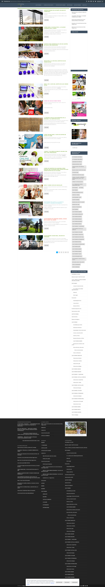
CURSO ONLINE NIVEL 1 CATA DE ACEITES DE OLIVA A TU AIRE (28, 470)
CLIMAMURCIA (20, 436)
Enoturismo (46, 103)
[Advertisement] (80, 50)
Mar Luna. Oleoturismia (52, 63)
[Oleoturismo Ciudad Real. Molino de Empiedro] (31, 242)
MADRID (42, 485)
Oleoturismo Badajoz (77, 219)
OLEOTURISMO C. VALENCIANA (78, 226)
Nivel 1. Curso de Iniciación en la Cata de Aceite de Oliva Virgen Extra (52, 424)
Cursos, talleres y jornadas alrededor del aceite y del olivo (78, 178)
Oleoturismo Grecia (76, 241)
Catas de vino (63, 102)
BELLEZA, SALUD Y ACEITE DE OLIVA (78, 170)
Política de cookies (46, 458)
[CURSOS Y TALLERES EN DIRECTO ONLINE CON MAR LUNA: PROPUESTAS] (31, 158)
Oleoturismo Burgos (76, 223)
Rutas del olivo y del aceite (78, 262)
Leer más (46, 20)
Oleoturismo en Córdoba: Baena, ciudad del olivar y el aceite (55, 219)
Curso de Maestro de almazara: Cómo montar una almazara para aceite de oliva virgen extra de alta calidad (56, 169)
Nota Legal (75, 295)
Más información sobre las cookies (49, 455)
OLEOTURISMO (38, 5)
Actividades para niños (77, 159)
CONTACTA (84, 5)
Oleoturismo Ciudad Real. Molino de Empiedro (26, 490)
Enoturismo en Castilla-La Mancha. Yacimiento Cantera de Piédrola (54, 202)
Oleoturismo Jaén (76, 246)
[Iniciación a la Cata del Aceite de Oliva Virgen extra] (31, 67)
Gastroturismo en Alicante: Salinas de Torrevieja (79, 13)
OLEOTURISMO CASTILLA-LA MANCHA (50, 239)
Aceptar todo (59, 582)
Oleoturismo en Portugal (78, 236)
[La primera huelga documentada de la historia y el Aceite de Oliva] (31, 124)
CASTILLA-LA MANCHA (45, 435)
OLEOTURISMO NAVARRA (76, 412)
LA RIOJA (42, 483)
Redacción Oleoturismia (52, 13)
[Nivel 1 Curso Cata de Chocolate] (31, 192)
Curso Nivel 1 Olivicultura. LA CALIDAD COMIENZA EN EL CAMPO (54, 28)
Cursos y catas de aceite (77, 181)
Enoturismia (69, 5)
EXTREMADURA (46, 504)
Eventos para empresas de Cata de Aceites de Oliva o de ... (22, 1)
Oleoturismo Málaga (77, 366)
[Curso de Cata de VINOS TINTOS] (31, 107)
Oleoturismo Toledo (76, 253)
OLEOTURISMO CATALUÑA (77, 232)
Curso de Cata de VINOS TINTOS (52, 100)
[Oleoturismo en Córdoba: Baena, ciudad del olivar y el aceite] (31, 225)
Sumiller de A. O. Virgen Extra (48, 477)
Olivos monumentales (77, 256)
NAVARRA (43, 488)
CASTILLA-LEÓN (44, 447)
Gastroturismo (63, 13)
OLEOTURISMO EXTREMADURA (78, 239)
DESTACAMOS (75, 187)
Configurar (74, 582)
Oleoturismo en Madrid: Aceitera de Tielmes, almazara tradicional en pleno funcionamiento (27, 429)
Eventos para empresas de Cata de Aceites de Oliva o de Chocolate (56, 44)
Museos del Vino (75, 204)
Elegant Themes (25, 585)
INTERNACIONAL (46, 507)
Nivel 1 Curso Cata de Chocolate (53, 185)
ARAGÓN (43, 442)
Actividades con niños (77, 156)
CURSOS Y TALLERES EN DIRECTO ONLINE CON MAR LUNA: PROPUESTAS (55, 152)
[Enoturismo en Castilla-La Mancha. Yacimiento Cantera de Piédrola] (31, 208)
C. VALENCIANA (44, 445)
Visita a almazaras (76, 264)
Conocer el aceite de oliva (78, 174)
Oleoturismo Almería (76, 211)
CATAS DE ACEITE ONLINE (60, 5)
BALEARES (45, 496)
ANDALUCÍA (43, 427)
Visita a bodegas (75, 266)
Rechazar (67, 582)
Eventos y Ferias (75, 194)
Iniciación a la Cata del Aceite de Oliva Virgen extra (79, 24)
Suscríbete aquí (74, 147)
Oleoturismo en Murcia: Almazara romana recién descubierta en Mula (27, 437)
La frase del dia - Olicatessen (23, 423)
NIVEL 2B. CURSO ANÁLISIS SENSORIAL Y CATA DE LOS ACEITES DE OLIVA (52, 475)
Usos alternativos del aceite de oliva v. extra (31, 440)
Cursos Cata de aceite (48, 5)
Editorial (81, 187)
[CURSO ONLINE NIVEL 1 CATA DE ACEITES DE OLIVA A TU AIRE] (31, 141)
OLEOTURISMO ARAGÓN (76, 216)
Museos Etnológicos (76, 206)
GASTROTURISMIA (77, 5)
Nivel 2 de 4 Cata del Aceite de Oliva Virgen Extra (78, 27)
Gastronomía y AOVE (76, 197)
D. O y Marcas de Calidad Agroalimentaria (77, 185)
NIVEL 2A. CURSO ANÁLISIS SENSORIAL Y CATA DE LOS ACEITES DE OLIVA (52, 471)
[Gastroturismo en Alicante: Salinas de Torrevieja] (31, 17)
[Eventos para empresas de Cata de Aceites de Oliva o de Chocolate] (31, 50)
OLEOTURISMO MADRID (76, 249)
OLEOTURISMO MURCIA (76, 409)
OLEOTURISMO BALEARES (77, 221)
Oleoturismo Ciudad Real (60, 239)
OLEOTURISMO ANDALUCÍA (77, 214)
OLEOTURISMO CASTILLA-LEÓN (77, 385)
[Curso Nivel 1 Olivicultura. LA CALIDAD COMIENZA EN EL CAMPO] (31, 34)
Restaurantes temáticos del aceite (78, 259)
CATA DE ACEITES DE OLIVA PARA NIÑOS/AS (26, 493)
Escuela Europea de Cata (61, 64)
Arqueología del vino (64, 204)
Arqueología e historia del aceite (78, 167)
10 (65, 252)
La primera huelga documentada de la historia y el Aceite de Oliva (55, 118)
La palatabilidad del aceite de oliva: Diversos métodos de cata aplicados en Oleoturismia (29, 424)
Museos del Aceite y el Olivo (78, 202)
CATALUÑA (45, 502)
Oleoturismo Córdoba (51, 222)
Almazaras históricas (77, 161)
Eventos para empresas (47, 464)
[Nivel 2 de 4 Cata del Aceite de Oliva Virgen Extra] (31, 91)
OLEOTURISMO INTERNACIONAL (78, 244)
